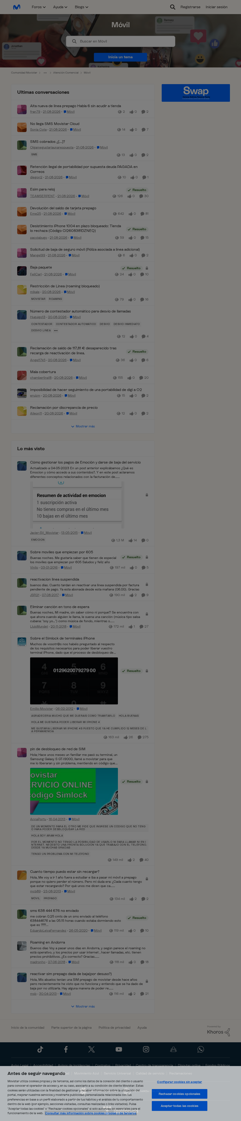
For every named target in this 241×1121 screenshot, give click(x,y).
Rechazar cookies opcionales (180, 1094)
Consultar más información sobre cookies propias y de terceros (90, 1113)
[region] (120, 1093)
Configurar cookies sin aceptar (179, 1082)
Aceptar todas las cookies (179, 1106)
